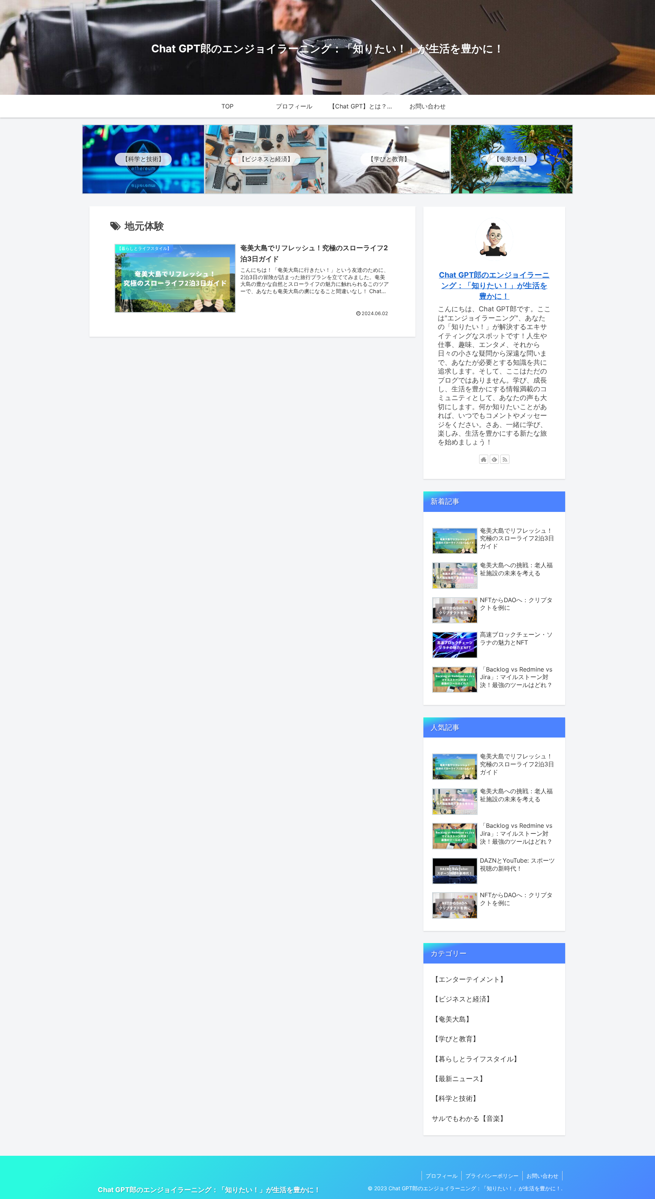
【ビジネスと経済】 (462, 999)
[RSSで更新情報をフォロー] (504, 459)
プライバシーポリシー (492, 1175)
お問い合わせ (542, 1175)
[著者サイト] (483, 459)
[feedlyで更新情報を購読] (494, 459)
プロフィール (442, 1175)
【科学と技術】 (455, 1098)
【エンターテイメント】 (469, 979)
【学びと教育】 (455, 1039)
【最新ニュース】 (459, 1079)
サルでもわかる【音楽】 (469, 1118)
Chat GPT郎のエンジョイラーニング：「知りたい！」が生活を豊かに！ (494, 285)
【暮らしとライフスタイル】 (476, 1059)
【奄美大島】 (452, 1019)
